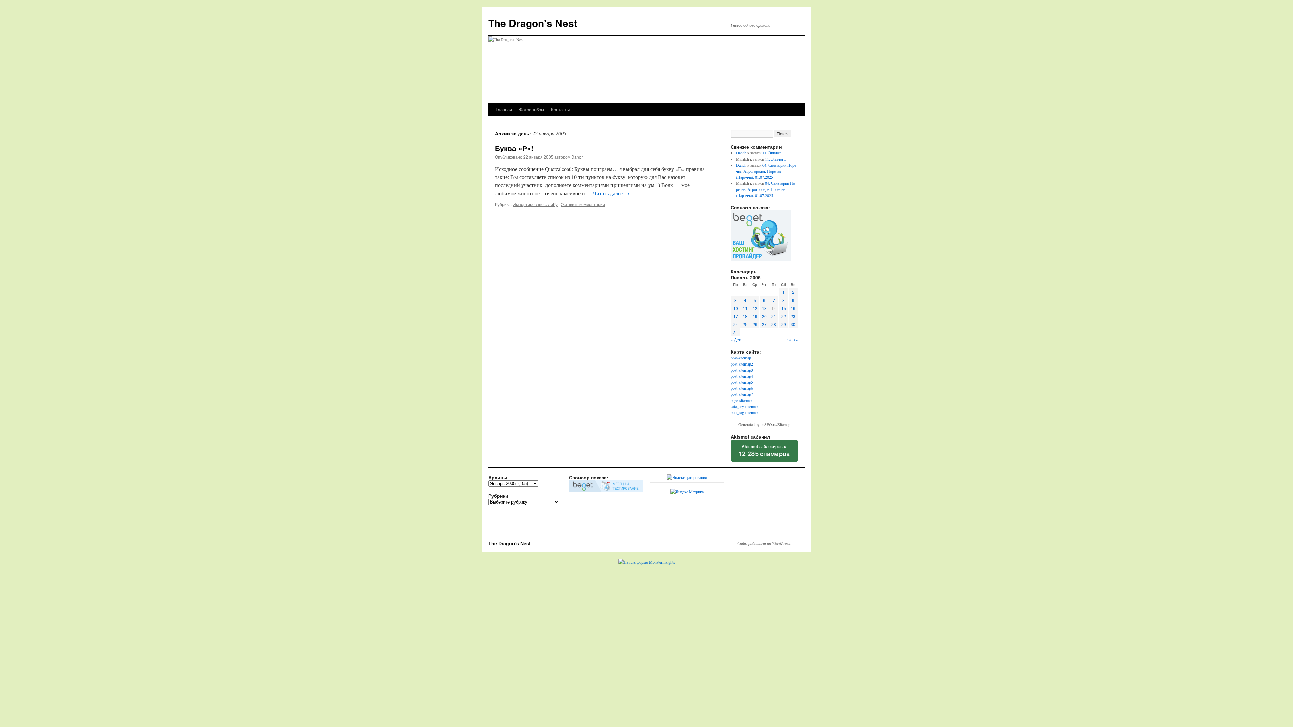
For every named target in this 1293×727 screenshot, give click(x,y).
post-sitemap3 (742, 370)
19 (755, 316)
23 (793, 316)
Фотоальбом (531, 109)
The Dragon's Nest (532, 22)
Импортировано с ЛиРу (535, 204)
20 (764, 316)
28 (773, 324)
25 (745, 324)
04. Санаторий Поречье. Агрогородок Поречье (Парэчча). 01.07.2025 (766, 171)
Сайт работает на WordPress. (764, 543)
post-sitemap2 (742, 364)
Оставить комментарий (583, 204)
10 (735, 308)
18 (745, 316)
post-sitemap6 (742, 388)
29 (783, 324)
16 (793, 308)
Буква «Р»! (514, 148)
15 (783, 308)
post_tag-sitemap (744, 412)
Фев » (792, 339)
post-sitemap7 (742, 394)
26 (755, 324)
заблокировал (764, 453)
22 (783, 316)
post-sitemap (741, 357)
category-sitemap (744, 406)
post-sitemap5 (742, 382)
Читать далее (611, 193)
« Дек (736, 339)
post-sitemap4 (742, 376)
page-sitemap (741, 400)
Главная (504, 109)
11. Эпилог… (773, 152)
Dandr (577, 157)
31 (735, 332)
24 (735, 324)
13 (764, 308)
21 (773, 316)
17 (735, 316)
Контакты (560, 109)
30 (793, 324)
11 (745, 308)
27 (764, 324)
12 (755, 308)
